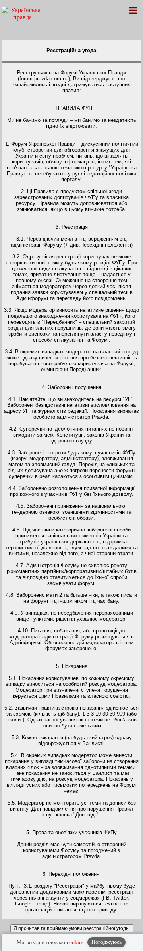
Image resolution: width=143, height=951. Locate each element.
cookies (75, 942)
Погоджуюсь (106, 942)
